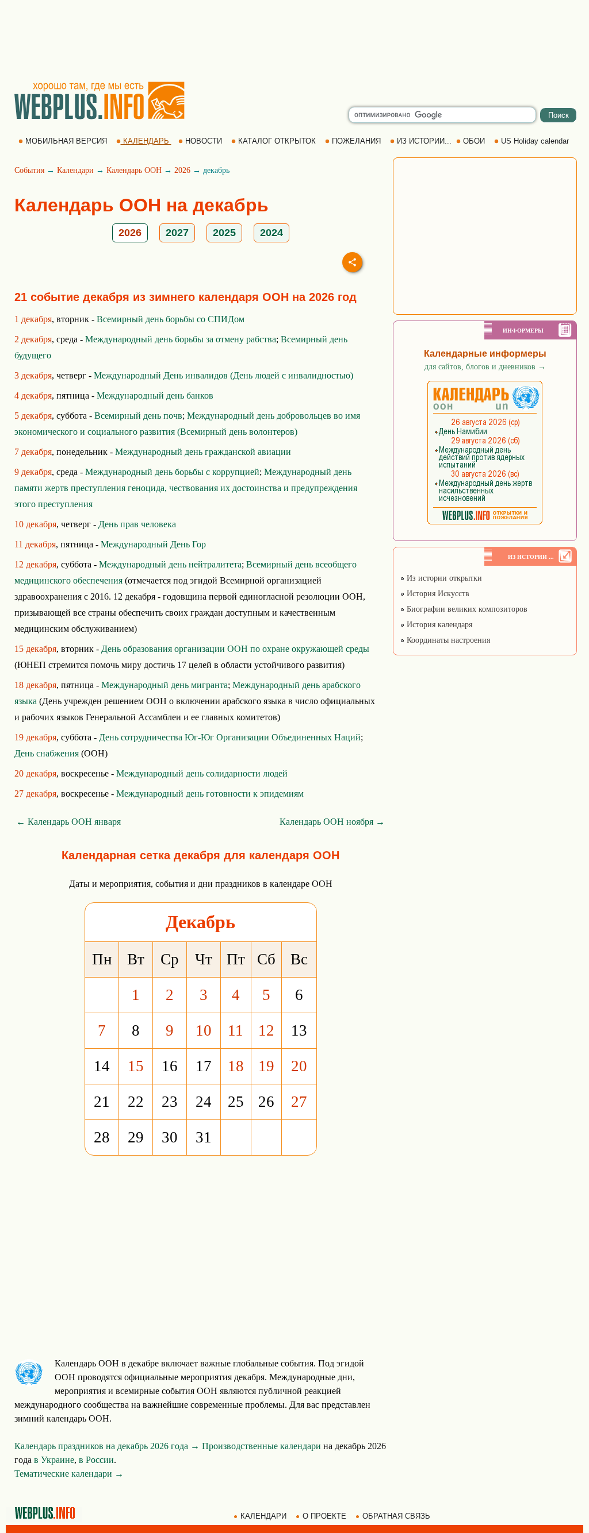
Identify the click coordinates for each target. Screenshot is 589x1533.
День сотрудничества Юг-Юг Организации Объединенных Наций (230, 737)
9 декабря (33, 472)
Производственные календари (261, 1446)
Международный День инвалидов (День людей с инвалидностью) (223, 375)
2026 (182, 170)
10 (204, 1030)
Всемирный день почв (138, 415)
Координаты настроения (447, 640)
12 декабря (35, 564)
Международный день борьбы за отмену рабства (180, 339)
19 (266, 1066)
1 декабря (33, 319)
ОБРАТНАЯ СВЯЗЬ (396, 1516)
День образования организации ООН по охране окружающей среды (235, 649)
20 (299, 1066)
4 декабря (33, 395)
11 (235, 1030)
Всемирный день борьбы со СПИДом (170, 319)
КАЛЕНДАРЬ (146, 141)
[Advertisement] (294, 40)
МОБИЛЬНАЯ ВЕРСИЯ (66, 141)
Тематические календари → (69, 1473)
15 (136, 1066)
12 (266, 1030)
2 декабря (33, 339)
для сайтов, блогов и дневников (485, 366)
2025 (224, 232)
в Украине (54, 1460)
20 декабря (35, 773)
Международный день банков (155, 395)
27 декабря (35, 793)
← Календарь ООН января (68, 822)
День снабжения (46, 753)
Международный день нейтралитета (170, 564)
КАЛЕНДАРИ (263, 1516)
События (29, 170)
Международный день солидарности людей (202, 773)
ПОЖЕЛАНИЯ (356, 141)
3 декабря (33, 375)
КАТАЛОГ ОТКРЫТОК (277, 141)
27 (299, 1101)
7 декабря (33, 452)
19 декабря (35, 737)
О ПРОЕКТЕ (324, 1516)
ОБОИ (474, 141)
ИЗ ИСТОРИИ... (424, 141)
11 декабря (35, 544)
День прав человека (137, 524)
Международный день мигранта (164, 685)
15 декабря (35, 649)
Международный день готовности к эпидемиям (210, 793)
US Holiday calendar (535, 141)
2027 (177, 232)
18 (236, 1066)
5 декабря (33, 415)
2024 (271, 232)
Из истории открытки (443, 578)
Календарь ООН (134, 170)
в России (96, 1460)
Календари (75, 170)
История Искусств (436, 593)
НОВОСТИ (203, 141)
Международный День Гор (153, 544)
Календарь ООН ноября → (332, 822)
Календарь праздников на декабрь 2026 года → (107, 1446)
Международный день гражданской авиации (203, 452)
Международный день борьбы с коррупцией (172, 472)
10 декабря (35, 524)
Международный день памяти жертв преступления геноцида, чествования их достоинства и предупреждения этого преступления (185, 488)
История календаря (438, 624)
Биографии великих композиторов (465, 609)
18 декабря (35, 685)
